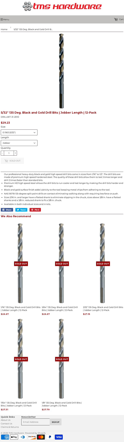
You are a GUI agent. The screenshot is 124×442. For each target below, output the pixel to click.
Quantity (6, 147)
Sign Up (55, 422)
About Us (5, 420)
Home (4, 29)
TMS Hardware (16, 433)
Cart (121, 19)
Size (3, 126)
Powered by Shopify (35, 433)
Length (5, 137)
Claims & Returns (10, 427)
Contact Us (6, 423)
